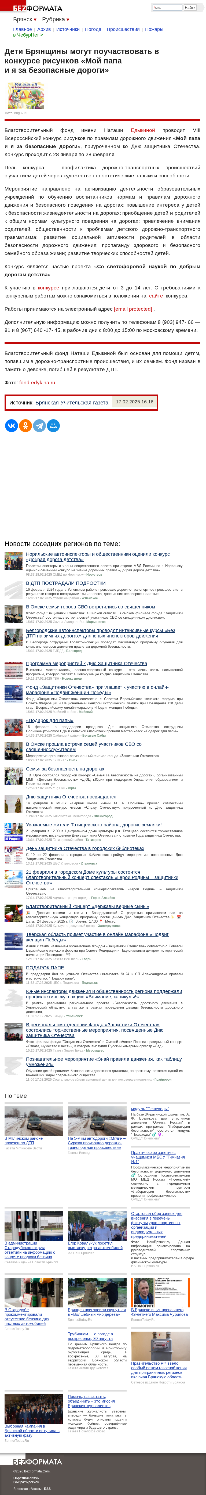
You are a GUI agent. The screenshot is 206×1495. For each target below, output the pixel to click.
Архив (44, 29)
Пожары (154, 29)
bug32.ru (20, 113)
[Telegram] (39, 425)
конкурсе (48, 288)
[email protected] (133, 309)
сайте (156, 296)
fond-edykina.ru (37, 382)
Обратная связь (26, 1478)
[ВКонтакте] (11, 425)
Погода (93, 29)
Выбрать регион (26, 1482)
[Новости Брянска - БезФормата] (32, 6)
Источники (68, 29)
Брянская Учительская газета (71, 403)
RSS (47, 1489)
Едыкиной (143, 130)
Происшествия (123, 29)
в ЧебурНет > (28, 35)
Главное (22, 29)
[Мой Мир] (53, 425)
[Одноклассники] (25, 425)
